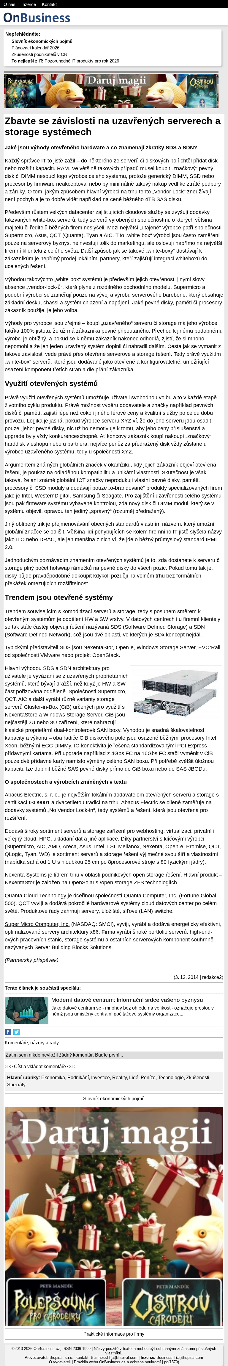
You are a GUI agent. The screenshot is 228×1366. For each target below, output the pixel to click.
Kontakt (49, 4)
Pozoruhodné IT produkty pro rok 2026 (65, 60)
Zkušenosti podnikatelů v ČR (39, 54)
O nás (9, 4)
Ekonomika (53, 1077)
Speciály (16, 1084)
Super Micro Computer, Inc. (37, 924)
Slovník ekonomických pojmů (114, 1098)
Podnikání (78, 1077)
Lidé (133, 1077)
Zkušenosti (197, 1077)
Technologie (171, 1077)
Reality (119, 1077)
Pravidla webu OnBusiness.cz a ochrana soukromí (117, 1362)
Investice (100, 1077)
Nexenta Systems (26, 875)
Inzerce (28, 4)
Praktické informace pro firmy (113, 1334)
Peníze (148, 1077)
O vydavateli (60, 1362)
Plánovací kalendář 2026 (35, 47)
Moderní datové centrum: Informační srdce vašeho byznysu (127, 1000)
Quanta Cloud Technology (35, 896)
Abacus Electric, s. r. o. (32, 795)
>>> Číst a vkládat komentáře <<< (40, 1066)
